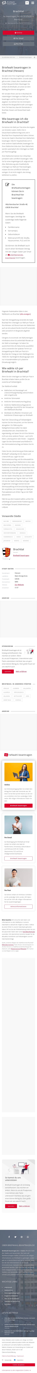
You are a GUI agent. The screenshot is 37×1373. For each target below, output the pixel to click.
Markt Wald (7, 700)
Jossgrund (7, 541)
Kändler (6, 688)
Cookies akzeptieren (18, 1365)
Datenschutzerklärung (8, 1356)
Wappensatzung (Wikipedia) (18, 949)
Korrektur (8, 1304)
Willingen (7, 696)
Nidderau (26, 541)
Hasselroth (28, 537)
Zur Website (19, 585)
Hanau (18, 537)
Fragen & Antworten (11, 1296)
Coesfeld (18, 700)
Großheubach (19, 692)
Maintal (16, 541)
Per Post (19, 44)
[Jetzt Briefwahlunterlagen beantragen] (27, 2)
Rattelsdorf (18, 696)
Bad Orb (6, 521)
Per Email (19, 38)
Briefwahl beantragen (18, 805)
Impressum (8, 1287)
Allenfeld (7, 692)
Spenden (8, 671)
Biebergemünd (17, 521)
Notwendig (8, 1360)
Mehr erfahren (21, 671)
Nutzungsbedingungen (12, 1293)
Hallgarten (27, 688)
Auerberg (16, 688)
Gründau (23, 533)
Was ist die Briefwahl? (12, 1299)
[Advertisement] (18, 1035)
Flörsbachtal (8, 529)
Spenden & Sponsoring (12, 1301)
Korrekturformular (29, 932)
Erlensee (18, 525)
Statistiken (20, 1360)
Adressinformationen (18, 906)
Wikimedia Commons (8, 945)
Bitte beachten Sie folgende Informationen (19, 23)
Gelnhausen (20, 529)
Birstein (27, 521)
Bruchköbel (7, 525)
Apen (27, 696)
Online (19, 33)
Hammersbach (8, 537)
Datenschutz (9, 1290)
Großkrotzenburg (10, 533)
